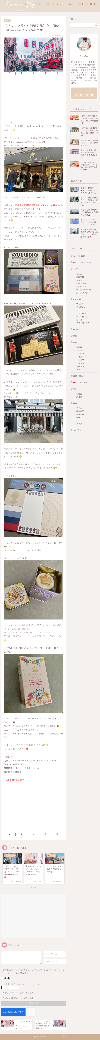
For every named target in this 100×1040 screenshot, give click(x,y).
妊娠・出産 (78, 376)
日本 (78, 369)
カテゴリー (38, 4)
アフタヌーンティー (85, 323)
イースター (81, 283)
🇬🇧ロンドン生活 (80, 382)
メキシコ (80, 366)
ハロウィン (81, 286)
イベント (77, 269)
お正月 (79, 274)
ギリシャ (80, 353)
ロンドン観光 (79, 256)
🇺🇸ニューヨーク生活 (82, 262)
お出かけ (77, 299)
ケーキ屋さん (82, 316)
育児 (75, 389)
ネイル (79, 408)
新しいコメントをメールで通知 (19, 992)
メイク (79, 424)
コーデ (79, 420)
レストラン (81, 313)
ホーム (27, 4)
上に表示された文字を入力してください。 (21, 984)
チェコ (79, 357)
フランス (80, 350)
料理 (75, 336)
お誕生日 (80, 277)
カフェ (79, 320)
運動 (78, 417)
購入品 (7, 21)
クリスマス (81, 280)
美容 (75, 403)
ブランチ (80, 304)
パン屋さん (81, 307)
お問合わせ (71, 4)
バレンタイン (82, 293)
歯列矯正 (80, 411)
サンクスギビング (84, 289)
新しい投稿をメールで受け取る (19, 997)
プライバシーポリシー (54, 4)
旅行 (75, 342)
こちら (20, 397)
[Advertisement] (33, 98)
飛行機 (79, 347)
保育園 (79, 394)
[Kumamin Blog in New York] (21, 11)
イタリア (80, 360)
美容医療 (80, 414)
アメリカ (80, 363)
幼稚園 (79, 397)
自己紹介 (77, 430)
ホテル (79, 310)
